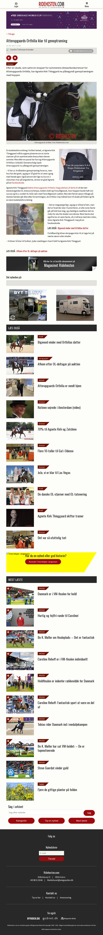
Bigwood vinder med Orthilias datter (73, 228)
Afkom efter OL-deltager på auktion (31, 251)
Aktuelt (41, 380)
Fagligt (41, 784)
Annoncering (65, 897)
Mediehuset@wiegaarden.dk (60, 880)
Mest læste (81, 820)
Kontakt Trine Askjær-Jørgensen (43, 561)
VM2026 (42, 588)
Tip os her (36, 897)
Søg (89, 812)
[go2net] (50, 918)
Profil (41, 337)
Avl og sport (43, 358)
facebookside (18, 182)
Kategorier (21, 820)
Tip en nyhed (51, 820)
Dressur (10, 64)
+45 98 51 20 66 (36, 880)
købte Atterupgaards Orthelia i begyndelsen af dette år (53, 187)
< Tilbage (10, 34)
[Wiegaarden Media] (68, 918)
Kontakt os (50, 897)
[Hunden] (33, 918)
